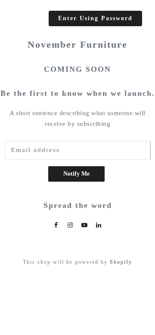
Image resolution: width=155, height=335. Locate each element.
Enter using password (95, 18)
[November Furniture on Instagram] (70, 225)
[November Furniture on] (99, 225)
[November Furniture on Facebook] (56, 225)
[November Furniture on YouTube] (84, 225)
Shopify (121, 262)
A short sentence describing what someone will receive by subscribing (77, 119)
